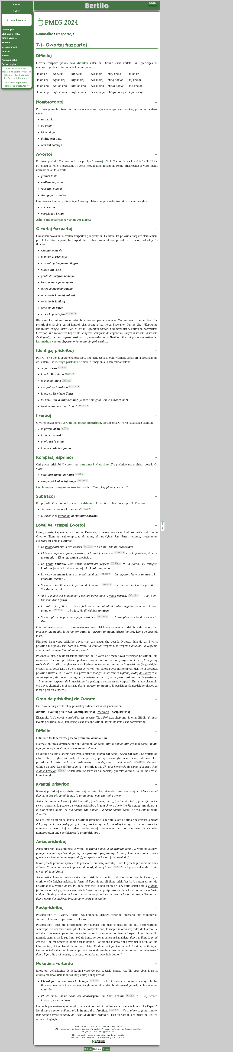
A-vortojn (98, 161)
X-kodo (106, 1049)
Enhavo (6, 42)
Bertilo (16, 4)
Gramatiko (44, 34)
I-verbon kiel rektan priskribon (81, 422)
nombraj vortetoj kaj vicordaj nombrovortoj (105, 791)
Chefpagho (8, 29)
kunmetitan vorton (48, 341)
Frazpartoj (64, 34)
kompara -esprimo (94, 464)
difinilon (82, 63)
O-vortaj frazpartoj (16, 20)
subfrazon (87, 503)
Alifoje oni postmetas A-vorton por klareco (63, 219)
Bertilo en (15, 82)
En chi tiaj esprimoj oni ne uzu (58, 487)
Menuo (5, 55)
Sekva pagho (9, 64)
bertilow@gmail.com (104, 1031)
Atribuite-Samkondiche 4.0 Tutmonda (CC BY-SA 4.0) (98, 1037)
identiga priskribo (66, 362)
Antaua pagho (9, 60)
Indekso (6, 51)
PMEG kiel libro (10, 38)
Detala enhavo (9, 47)
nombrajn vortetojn (103, 109)
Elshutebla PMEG (11, 34)
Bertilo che (15, 86)
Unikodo (88, 1049)
